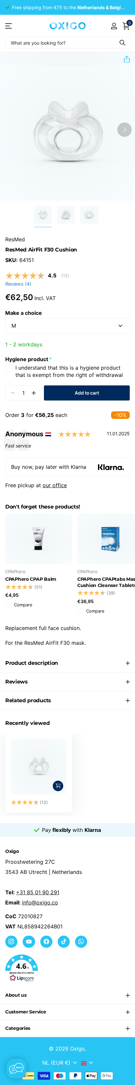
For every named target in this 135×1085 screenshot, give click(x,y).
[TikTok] (64, 942)
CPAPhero (15, 571)
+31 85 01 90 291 (37, 892)
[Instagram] (11, 942)
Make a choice (23, 313)
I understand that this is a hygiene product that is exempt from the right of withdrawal (69, 371)
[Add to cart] (58, 786)
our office (55, 485)
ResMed (15, 239)
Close (67, 995)
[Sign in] (114, 26)
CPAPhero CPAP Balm (30, 579)
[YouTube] (29, 942)
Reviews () (18, 284)
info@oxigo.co (40, 902)
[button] (124, 59)
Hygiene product (28, 359)
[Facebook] (46, 942)
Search (122, 42)
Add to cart (87, 393)
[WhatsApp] (81, 942)
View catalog (9, 26)
